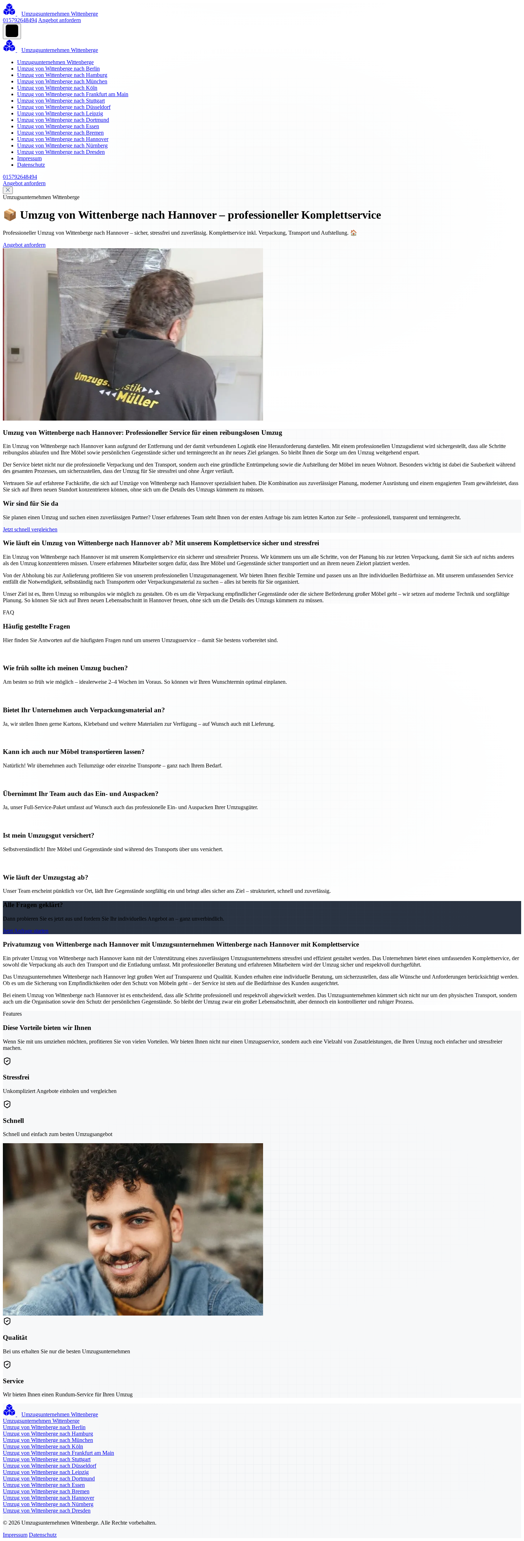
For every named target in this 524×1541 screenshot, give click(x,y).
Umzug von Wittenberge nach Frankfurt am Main (72, 94)
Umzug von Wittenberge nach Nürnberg (62, 145)
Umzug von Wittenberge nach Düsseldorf (64, 107)
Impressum (29, 158)
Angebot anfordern (59, 20)
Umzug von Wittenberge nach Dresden (61, 152)
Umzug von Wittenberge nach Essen (58, 126)
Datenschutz (31, 165)
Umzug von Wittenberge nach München (62, 81)
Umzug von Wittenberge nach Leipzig (60, 113)
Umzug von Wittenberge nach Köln (57, 88)
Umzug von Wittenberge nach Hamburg (62, 75)
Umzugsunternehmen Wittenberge (55, 62)
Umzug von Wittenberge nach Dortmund (63, 120)
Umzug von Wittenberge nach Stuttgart (61, 101)
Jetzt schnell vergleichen (30, 529)
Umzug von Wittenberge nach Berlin (58, 69)
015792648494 (20, 20)
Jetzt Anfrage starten (25, 931)
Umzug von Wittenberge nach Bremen (60, 133)
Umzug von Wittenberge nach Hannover (62, 139)
